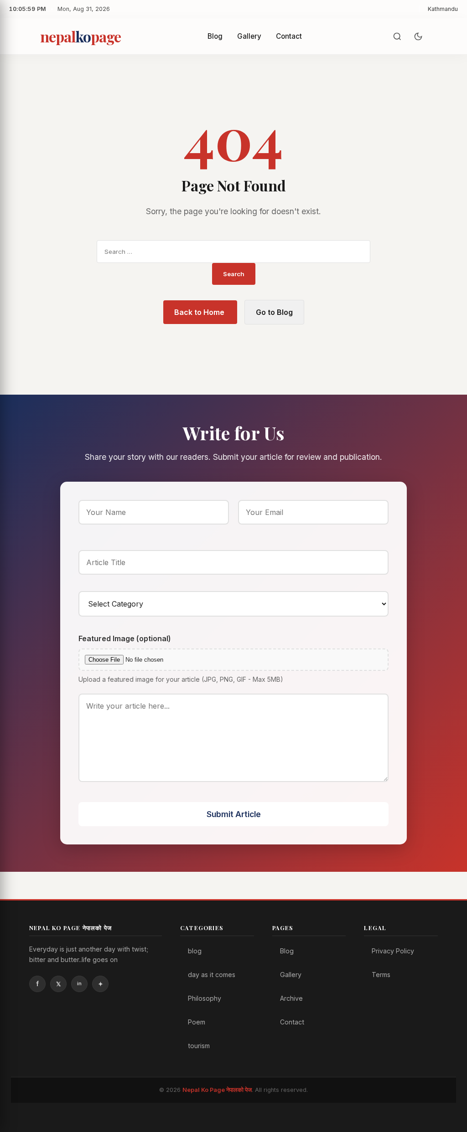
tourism (199, 1046)
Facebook (37, 984)
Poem (196, 1022)
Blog (215, 36)
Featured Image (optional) (124, 638)
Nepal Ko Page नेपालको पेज (217, 1089)
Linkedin (79, 984)
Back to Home (200, 312)
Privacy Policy (393, 951)
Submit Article (234, 814)
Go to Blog (274, 312)
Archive (291, 998)
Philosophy (204, 998)
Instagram (100, 984)
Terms (381, 974)
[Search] (397, 36)
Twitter (58, 984)
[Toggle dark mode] (418, 36)
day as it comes (211, 974)
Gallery (249, 36)
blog (195, 951)
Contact (289, 36)
